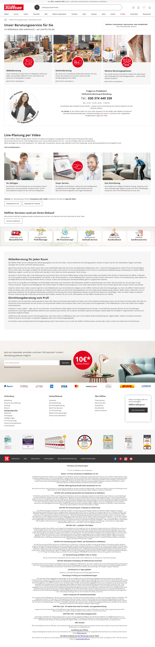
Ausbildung (99, 405)
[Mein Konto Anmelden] (138, 7)
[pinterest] (120, 458)
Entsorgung (8, 416)
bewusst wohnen (101, 410)
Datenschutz (35, 459)
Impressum (15, 459)
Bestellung (8, 400)
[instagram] (125, 458)
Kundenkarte (99, 408)
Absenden (65, 363)
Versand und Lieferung (12, 403)
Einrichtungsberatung (57, 405)
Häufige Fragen (9, 418)
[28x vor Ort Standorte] (133, 7)
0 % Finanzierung (10, 421)
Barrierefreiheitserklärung (67, 459)
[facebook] (115, 458)
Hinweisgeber (49, 459)
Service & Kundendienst (12, 423)
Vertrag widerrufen (11, 410)
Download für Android (32, 204)
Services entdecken (13, 221)
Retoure (7, 408)
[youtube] (131, 458)
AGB (25, 459)
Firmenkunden (9, 426)
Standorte (52, 400)
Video (105, 116)
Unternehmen (100, 400)
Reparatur (7, 413)
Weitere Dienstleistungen (58, 413)
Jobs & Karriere (100, 403)
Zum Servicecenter (138, 410)
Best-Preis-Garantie (56, 408)
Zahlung (7, 405)
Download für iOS (12, 204)
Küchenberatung (55, 403)
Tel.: (96, 98)
